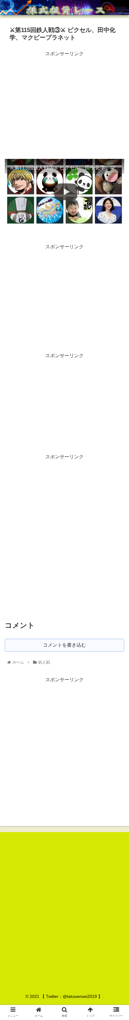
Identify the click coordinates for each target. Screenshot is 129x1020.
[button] (116, 686)
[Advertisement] (64, 100)
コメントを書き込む (64, 644)
